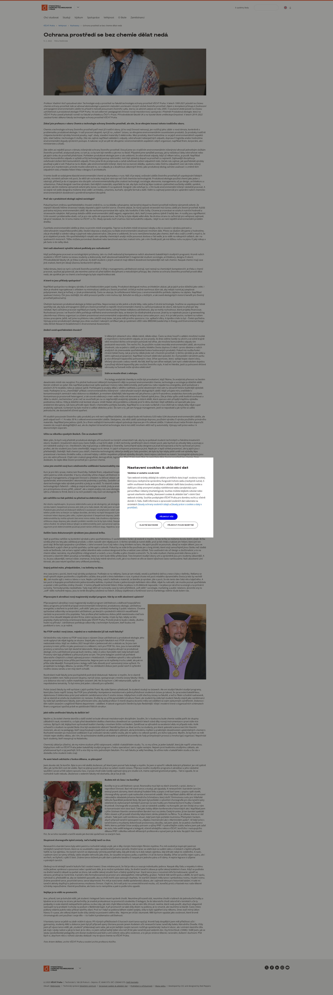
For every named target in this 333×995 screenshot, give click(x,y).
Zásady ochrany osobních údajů (153, 504)
